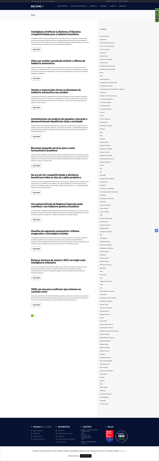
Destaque (102, 129)
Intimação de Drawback (106, 231)
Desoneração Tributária (106, 125)
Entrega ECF (103, 185)
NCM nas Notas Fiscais (106, 264)
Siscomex (102, 377)
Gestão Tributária (104, 211)
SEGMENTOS (93, 6)
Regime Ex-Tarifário (105, 347)
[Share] (157, 20)
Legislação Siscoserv (105, 241)
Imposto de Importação (106, 218)
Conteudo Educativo (105, 105)
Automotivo (103, 52)
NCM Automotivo (104, 258)
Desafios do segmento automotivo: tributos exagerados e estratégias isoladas (55, 232)
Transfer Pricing (104, 404)
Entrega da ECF (104, 182)
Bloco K (102, 72)
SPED (101, 384)
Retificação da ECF (104, 364)
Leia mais (36, 49)
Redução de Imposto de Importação (109, 331)
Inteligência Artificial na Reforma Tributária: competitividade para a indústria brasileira (56, 33)
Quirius (102, 317)
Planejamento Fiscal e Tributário (108, 298)
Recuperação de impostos (106, 324)
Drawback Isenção (104, 152)
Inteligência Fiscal (104, 228)
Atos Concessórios (105, 49)
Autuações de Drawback (106, 59)
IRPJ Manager (103, 238)
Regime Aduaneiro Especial (107, 337)
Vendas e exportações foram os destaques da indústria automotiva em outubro (56, 91)
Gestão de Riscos (37, 436)
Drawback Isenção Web (106, 155)
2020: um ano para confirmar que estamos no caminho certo (56, 290)
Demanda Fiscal (104, 122)
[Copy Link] (157, 17)
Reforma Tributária (104, 334)
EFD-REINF (103, 175)
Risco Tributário (104, 367)
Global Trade (36, 433)
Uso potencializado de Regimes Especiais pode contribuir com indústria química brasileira (57, 205)
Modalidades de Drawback (106, 248)
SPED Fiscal (103, 390)
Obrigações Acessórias (106, 281)
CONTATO (113, 6)
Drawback (102, 139)
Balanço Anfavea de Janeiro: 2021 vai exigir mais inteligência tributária (58, 261)
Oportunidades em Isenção (107, 291)
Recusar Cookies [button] (73, 456)
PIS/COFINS (103, 294)
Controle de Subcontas (106, 109)
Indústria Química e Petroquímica (66, 439)
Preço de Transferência (106, 307)
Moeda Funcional (104, 251)
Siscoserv (102, 380)
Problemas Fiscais (104, 311)
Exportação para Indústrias (107, 198)
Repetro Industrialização (106, 360)
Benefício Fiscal (104, 62)
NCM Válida (103, 268)
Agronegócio (103, 39)
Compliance (103, 92)
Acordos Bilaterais (104, 36)
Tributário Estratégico (38, 439)
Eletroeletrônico (62, 442)
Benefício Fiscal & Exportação (107, 66)
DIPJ (101, 135)
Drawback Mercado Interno (107, 158)
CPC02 (102, 115)
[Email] (157, 10)
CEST (101, 76)
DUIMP (102, 165)
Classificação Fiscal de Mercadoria (108, 82)
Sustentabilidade (104, 397)
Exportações (103, 201)
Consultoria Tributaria (105, 102)
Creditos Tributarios (105, 119)
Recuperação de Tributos (106, 327)
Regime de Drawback (105, 341)
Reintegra (102, 354)
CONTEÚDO (103, 6)
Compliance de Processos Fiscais (108, 95)
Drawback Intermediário (106, 148)
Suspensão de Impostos (106, 394)
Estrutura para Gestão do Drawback (109, 192)
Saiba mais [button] (122, 451)
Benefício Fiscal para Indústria (107, 69)
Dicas (101, 132)
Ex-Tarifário (103, 195)
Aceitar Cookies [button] (85, 456)
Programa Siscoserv (105, 314)
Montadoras (103, 254)
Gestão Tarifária (104, 208)
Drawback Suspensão (105, 162)
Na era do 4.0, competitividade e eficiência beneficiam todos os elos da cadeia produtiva (56, 176)
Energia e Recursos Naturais (107, 178)
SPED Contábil (103, 387)
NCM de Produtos (104, 261)
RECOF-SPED (103, 321)
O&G (101, 278)
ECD (101, 168)
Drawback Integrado (105, 145)
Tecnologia (103, 400)
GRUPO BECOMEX (62, 6)
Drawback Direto (104, 142)
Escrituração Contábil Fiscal (107, 188)
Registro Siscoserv (104, 351)
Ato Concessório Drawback (107, 46)
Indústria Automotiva (105, 225)
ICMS (101, 215)
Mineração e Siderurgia (106, 245)
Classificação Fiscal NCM (106, 86)
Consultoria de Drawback (106, 99)
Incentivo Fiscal (104, 221)
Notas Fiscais (103, 274)
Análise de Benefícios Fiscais (107, 42)
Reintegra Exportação (105, 357)
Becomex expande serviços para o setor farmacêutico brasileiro (53, 149)
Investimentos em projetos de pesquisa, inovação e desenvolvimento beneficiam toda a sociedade (59, 120)
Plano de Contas (104, 304)
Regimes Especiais (38, 430)
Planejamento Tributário (106, 301)
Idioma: (121, 6)
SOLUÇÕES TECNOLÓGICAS (78, 6)
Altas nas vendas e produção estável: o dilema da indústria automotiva (58, 62)
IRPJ (101, 235)
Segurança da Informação (106, 370)
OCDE (101, 284)
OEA (101, 288)
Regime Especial (104, 344)
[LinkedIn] (157, 13)
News (101, 271)
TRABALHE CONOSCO (111, 1)
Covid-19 (102, 112)
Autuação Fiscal (104, 56)
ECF (101, 172)
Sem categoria (103, 374)
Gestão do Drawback (105, 205)
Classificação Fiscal (105, 79)
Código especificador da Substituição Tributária (112, 89)
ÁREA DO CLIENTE (123, 1)
